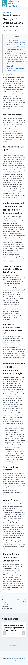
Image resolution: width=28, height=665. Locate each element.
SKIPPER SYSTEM (17, 658)
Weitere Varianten (12, 40)
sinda (5, 30)
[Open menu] (24, 3)
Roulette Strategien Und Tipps (16, 43)
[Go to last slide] (4, 633)
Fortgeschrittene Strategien (15, 68)
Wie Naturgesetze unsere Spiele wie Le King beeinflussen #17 (7, 602)
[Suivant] (23, 633)
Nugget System (11, 70)
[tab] (10, 645)
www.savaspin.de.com (9, 390)
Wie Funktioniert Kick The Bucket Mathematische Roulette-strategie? (17, 64)
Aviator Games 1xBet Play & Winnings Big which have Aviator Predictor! (14, 627)
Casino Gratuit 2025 (21, 599)
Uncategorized (6, 12)
